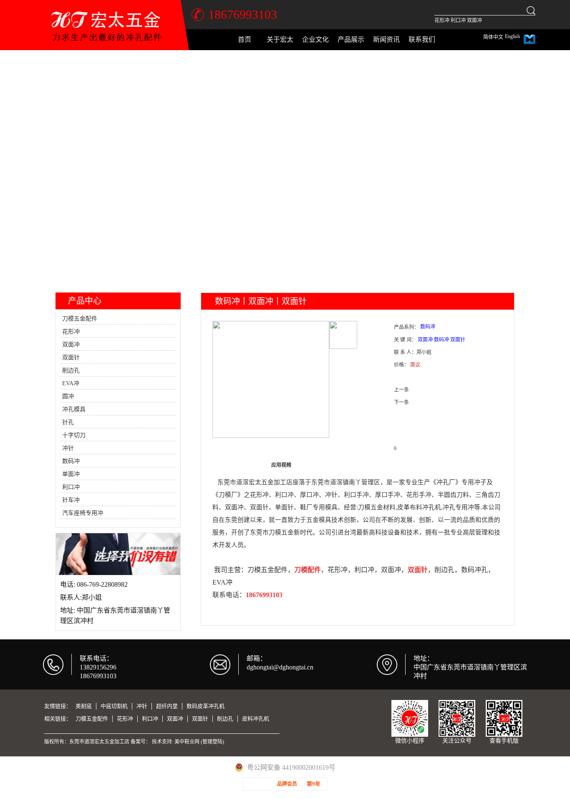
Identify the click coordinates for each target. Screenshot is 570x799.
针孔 (68, 422)
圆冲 (68, 396)
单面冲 (71, 474)
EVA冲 (70, 383)
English (512, 36)
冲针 (68, 448)
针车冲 (71, 500)
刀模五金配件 (79, 319)
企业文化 (315, 39)
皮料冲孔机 (255, 718)
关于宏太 (280, 39)
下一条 (401, 402)
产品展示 (351, 39)
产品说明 (236, 465)
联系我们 (422, 39)
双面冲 (474, 20)
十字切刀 (74, 435)
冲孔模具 (74, 409)
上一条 (401, 390)
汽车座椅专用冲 (82, 513)
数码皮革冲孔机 (205, 706)
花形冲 (441, 20)
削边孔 (71, 370)
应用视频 (281, 465)
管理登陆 (212, 742)
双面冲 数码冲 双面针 (441, 340)
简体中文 (493, 37)
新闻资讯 (386, 39)
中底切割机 (114, 706)
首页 (244, 39)
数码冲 (71, 461)
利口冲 (458, 20)
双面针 (71, 357)
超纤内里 (167, 706)
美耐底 (84, 706)
